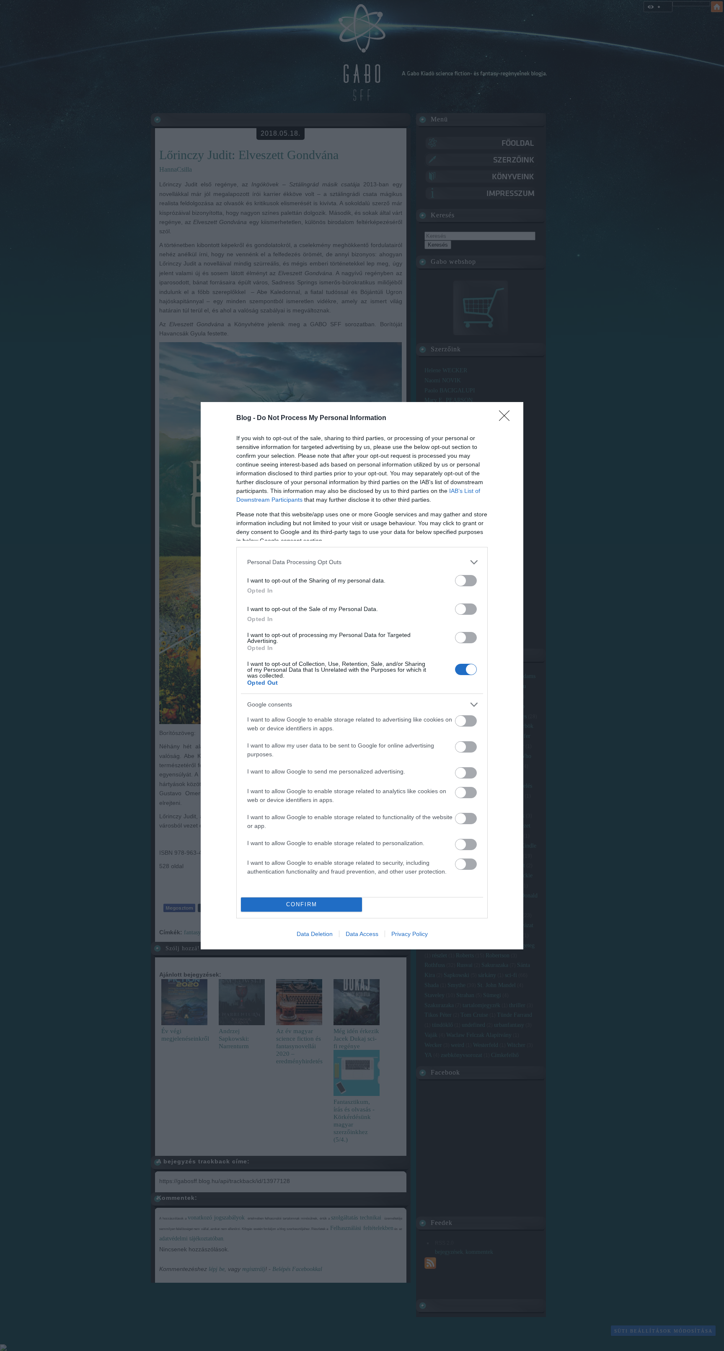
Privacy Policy (409, 934)
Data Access (362, 934)
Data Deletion (315, 934)
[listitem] (362, 562)
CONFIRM (301, 904)
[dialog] (362, 675)
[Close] (507, 418)
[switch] (466, 580)
